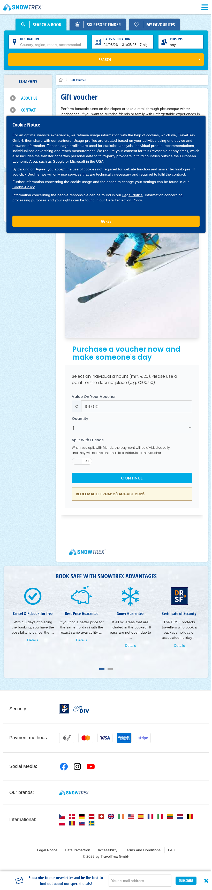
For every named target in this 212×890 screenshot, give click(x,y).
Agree (41, 169)
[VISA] (104, 738)
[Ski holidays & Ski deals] (23, 7)
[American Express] (124, 738)
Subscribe (186, 880)
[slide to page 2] (110, 669)
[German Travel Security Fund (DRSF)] (64, 709)
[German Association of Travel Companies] (81, 709)
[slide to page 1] (101, 669)
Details (32, 640)
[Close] (206, 880)
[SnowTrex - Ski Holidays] (74, 792)
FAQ (171, 850)
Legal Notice (132, 195)
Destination (29, 38)
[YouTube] (90, 766)
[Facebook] (64, 766)
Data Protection (77, 850)
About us (29, 98)
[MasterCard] (85, 738)
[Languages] (62, 816)
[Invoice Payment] (66, 738)
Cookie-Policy (23, 187)
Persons (176, 38)
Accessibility (107, 850)
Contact (28, 110)
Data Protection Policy (124, 200)
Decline (33, 174)
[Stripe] (143, 738)
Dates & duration (116, 38)
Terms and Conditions (143, 850)
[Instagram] (77, 766)
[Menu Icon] (205, 7)
